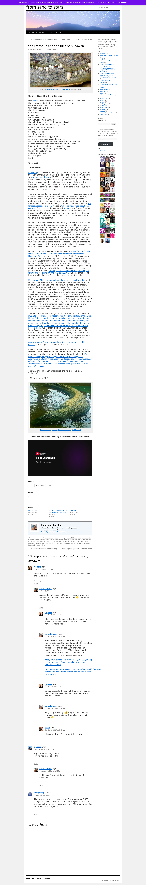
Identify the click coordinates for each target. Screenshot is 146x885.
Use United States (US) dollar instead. (109, 2)
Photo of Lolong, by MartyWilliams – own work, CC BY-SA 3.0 (60, 430)
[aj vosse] (107, 240)
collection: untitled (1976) (108, 84)
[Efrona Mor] (112, 200)
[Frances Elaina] (102, 200)
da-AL (47, 727)
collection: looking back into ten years (108, 65)
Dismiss (124, 2)
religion (102, 111)
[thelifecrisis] (102, 185)
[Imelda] (107, 169)
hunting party (72, 541)
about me (103, 54)
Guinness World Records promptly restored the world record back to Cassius (59, 343)
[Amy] (107, 159)
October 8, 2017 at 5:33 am (43, 569)
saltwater (80, 543)
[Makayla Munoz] (107, 190)
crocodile (49, 540)
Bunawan (32, 172)
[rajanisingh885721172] (102, 240)
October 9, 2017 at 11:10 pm (55, 636)
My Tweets (101, 151)
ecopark (88, 540)
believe (36, 100)
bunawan (31, 540)
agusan (78, 538)
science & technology (107, 113)
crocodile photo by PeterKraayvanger (58, 89)
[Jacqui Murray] (112, 215)
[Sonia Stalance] (107, 174)
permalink (41, 545)
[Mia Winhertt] (102, 190)
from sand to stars (44, 7)
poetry (56, 538)
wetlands (87, 543)
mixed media (104, 98)
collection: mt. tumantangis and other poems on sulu (108, 70)
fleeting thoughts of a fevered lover (77, 40)
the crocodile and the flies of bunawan (56, 46)
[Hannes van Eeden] (112, 190)
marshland (38, 543)
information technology (108, 95)
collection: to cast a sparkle (106, 81)
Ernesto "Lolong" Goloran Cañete (39, 541)
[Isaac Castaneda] (107, 200)
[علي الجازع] (112, 180)
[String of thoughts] (112, 205)
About (58, 32)
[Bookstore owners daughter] (102, 230)
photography (104, 104)
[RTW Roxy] (112, 225)
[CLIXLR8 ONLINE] (107, 185)
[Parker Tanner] (112, 185)
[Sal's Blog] (112, 159)
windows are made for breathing (42, 39)
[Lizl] (102, 235)
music (102, 100)
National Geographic (49, 543)
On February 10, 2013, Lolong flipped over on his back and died (57, 280)
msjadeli (37, 566)
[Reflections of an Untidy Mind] (107, 195)
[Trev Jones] (102, 210)
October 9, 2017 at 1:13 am (48, 591)
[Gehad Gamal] (102, 164)
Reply (36, 584)
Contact (50, 32)
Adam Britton (71, 538)
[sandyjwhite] (107, 215)
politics (102, 109)
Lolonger (85, 541)
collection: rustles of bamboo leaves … (107, 74)
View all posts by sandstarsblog (54, 532)
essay (46, 538)
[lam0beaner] (102, 169)
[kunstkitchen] (102, 205)
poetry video (104, 107)
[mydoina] (107, 164)
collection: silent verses (108, 77)
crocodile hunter (58, 540)
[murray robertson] (102, 215)
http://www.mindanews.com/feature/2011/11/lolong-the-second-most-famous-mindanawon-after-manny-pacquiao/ (68, 662)
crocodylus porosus (70, 540)
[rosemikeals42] (112, 195)
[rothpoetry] (107, 225)
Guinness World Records (59, 541)
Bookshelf (40, 32)
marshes (31, 543)
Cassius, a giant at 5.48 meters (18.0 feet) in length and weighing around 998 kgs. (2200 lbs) (58, 271)
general (102, 91)
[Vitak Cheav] (112, 220)
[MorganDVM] (112, 164)
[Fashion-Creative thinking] (107, 210)
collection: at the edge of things (108, 62)
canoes (37, 540)
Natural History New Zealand (66, 543)
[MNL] (107, 230)
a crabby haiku (32, 510)
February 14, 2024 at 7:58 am (44, 795)
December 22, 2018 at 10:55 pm (50, 771)
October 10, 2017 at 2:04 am (55, 687)
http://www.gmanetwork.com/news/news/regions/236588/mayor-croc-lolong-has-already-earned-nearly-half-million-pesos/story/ (74, 671)
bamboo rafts (86, 538)
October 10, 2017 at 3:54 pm (55, 708)
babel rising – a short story (108, 55)
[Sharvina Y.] (107, 235)
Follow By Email (105, 144)
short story (103, 115)
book (101, 59)
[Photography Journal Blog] (112, 230)
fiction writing (104, 89)
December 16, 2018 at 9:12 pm (44, 749)
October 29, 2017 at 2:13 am (55, 730)
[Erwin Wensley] (112, 210)
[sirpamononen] (102, 225)
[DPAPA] (102, 220)
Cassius (42, 540)
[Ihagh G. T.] (112, 174)
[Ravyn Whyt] (102, 180)
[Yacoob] (102, 174)
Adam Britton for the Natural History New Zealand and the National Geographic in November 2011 (59, 253)
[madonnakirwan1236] (112, 235)
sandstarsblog (53, 49)
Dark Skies (73, 510)
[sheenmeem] (102, 195)
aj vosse (37, 747)
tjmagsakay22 (40, 792)
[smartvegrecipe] (107, 205)
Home (31, 32)
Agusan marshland (41, 177)
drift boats (81, 540)
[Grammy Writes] (107, 220)
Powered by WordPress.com (110, 880)
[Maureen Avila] (102, 159)
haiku (101, 93)
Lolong (66, 208)
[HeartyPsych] (107, 180)
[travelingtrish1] (112, 169)
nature (51, 538)
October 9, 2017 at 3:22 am (54, 615)
